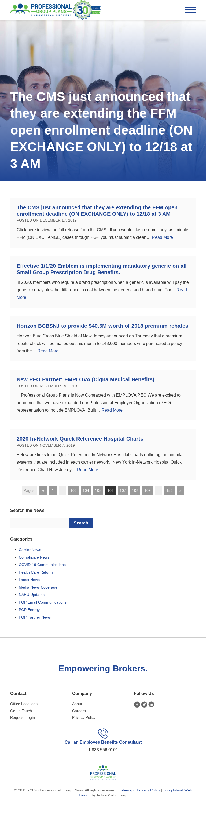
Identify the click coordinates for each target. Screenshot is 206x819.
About (77, 704)
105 (98, 490)
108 (135, 490)
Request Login (22, 717)
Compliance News (34, 557)
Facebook (137, 704)
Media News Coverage (38, 587)
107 (123, 490)
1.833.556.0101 (103, 749)
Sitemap (127, 790)
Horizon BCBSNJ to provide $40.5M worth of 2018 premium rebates (102, 326)
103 (73, 490)
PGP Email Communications (43, 602)
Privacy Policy (83, 717)
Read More (162, 237)
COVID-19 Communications (42, 565)
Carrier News (30, 550)
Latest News (29, 580)
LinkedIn (151, 704)
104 (86, 490)
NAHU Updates (32, 595)
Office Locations (24, 704)
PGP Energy (29, 610)
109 (147, 490)
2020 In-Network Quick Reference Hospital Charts (81, 439)
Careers (79, 711)
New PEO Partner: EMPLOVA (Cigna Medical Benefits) (85, 379)
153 (169, 490)
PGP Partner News (35, 617)
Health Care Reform (36, 572)
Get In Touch (21, 711)
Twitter (144, 704)
